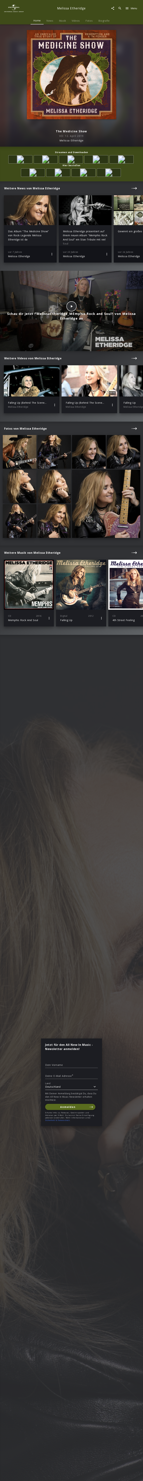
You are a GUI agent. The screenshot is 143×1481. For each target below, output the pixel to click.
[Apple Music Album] (21, 160)
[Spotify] (71, 160)
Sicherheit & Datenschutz (57, 1120)
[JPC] (84, 173)
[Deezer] (97, 160)
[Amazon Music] (46, 160)
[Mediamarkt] (59, 173)
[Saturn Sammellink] (109, 173)
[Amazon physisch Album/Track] (33, 173)
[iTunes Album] (122, 160)
